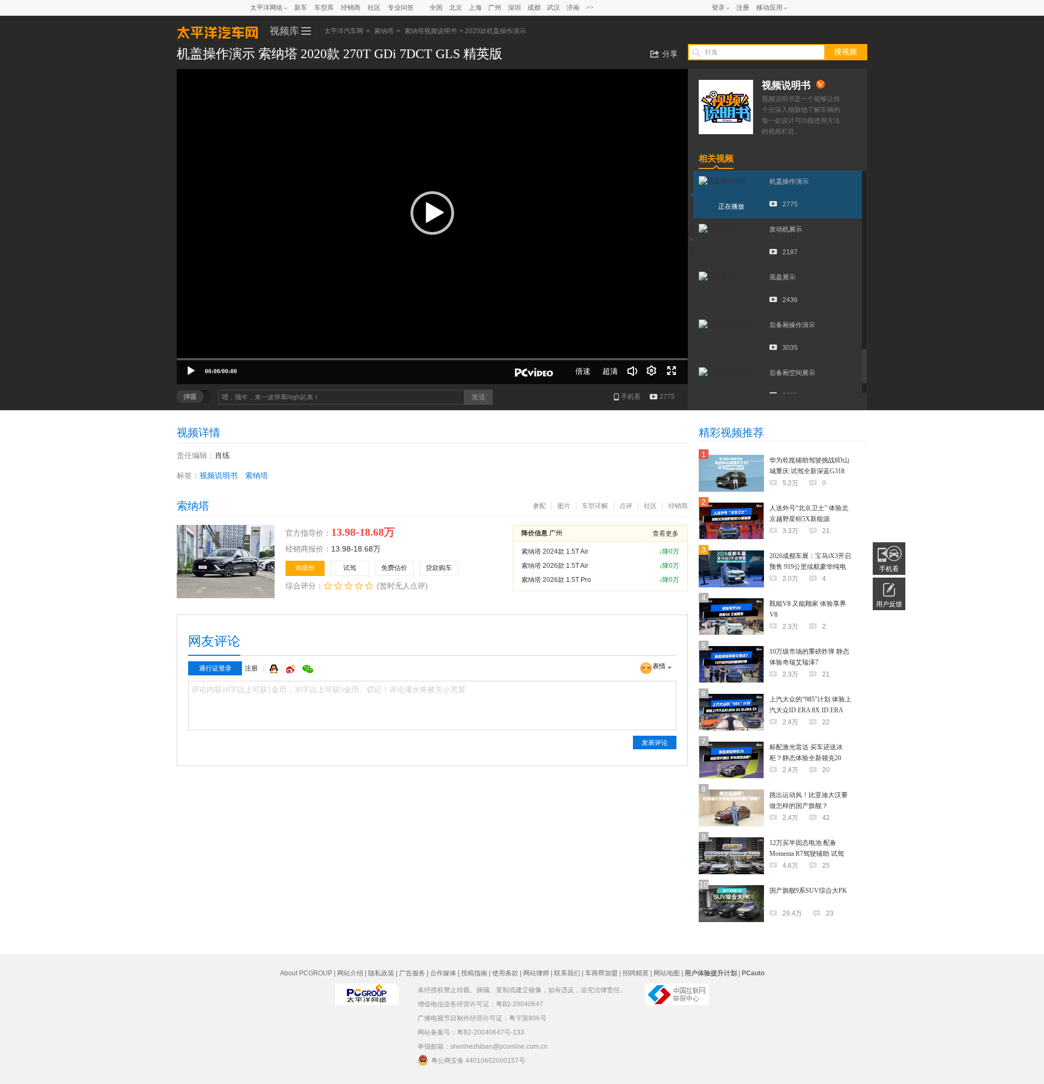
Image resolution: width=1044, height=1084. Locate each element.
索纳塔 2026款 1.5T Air (554, 565)
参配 (539, 506)
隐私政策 (381, 973)
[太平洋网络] (367, 990)
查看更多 (665, 533)
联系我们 (567, 973)
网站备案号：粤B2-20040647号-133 (471, 1032)
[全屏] (671, 371)
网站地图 (667, 973)
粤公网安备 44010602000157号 (478, 1060)
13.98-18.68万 (356, 548)
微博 (291, 669)
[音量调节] (632, 371)
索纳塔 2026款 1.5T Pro (556, 580)
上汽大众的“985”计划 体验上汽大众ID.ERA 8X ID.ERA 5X (810, 710)
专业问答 (401, 7)
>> (590, 7)
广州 (494, 7)
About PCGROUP (306, 973)
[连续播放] (652, 371)
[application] (432, 226)
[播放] (190, 371)
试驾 (349, 568)
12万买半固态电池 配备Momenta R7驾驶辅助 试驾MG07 (806, 853)
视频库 (284, 31)
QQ (275, 669)
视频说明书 (219, 475)
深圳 (514, 7)
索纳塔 (384, 31)
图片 (563, 506)
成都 (533, 7)
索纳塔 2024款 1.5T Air (554, 551)
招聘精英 (636, 973)
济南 (573, 7)
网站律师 (536, 973)
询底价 (305, 568)
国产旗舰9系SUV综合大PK (808, 890)
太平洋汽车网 (217, 31)
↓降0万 (669, 551)
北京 (455, 7)
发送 (478, 397)
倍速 (583, 371)
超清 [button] (610, 371)
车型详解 (595, 506)
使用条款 (505, 973)
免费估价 (394, 568)
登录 (718, 7)
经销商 (351, 7)
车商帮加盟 (601, 973)
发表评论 (655, 743)
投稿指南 (474, 973)
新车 (300, 7)
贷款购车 (439, 568)
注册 (742, 7)
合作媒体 (443, 973)
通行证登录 (215, 668)
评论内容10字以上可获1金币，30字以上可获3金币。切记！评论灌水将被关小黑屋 (328, 690)
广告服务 (412, 973)
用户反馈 (889, 604)
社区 (374, 7)
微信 (307, 669)
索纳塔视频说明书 (431, 31)
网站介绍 (350, 973)
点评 (625, 506)
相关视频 (716, 158)
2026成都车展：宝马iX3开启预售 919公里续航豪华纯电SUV (810, 566)
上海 (475, 7)
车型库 (324, 7)
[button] (432, 213)
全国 (436, 7)
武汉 (553, 7)
